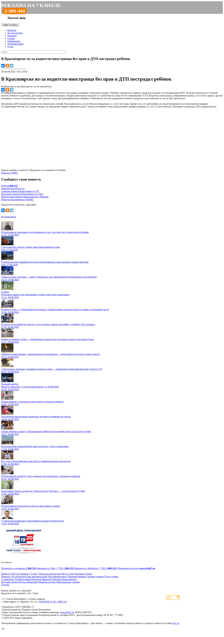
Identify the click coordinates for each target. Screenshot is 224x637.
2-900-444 (15, 11)
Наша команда (69, 579)
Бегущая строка (9, 582)
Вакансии (47, 579)
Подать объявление (28, 582)
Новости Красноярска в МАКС (17, 199)
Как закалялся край (37, 576)
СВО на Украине (19, 574)
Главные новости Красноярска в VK (20, 191)
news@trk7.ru (18, 188)
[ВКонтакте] (3, 66)
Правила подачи (47, 582)
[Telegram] (11, 66)
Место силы (67, 574)
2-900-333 (62, 601)
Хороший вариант (76, 576)
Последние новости (8, 217)
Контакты (36, 579)
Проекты (12, 35)
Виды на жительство (50, 574)
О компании (7, 579)
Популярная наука (57, 576)
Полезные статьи (83, 574)
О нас (10, 46)
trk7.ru (176, 623)
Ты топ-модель (15, 33)
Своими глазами (95, 576)
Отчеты (5, 584)
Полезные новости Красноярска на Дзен (22, 194)
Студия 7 (33, 574)
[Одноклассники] (7, 66)
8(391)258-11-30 (47, 601)
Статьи (11, 38)
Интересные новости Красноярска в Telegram (24, 196)
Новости (11, 30)
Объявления (13, 41)
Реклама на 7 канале (31, 5)
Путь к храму (111, 576)
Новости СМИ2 (9, 173)
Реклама (57, 579)
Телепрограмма (15, 44)
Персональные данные (68, 582)
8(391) (9, 185)
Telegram (5, 188)
